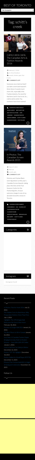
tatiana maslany (12, 219)
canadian (10, 115)
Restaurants (14, 248)
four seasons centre (13, 209)
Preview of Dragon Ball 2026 (13, 327)
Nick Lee (11, 169)
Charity (10, 258)
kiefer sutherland (12, 214)
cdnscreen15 (11, 207)
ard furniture (20, 110)
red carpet (10, 216)
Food (9, 245)
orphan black (23, 214)
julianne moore (11, 211)
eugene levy (22, 207)
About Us (11, 268)
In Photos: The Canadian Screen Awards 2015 (15, 157)
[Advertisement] (17, 401)
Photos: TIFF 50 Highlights (12, 352)
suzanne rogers (11, 120)
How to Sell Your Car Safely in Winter (16, 347)
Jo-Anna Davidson (14, 73)
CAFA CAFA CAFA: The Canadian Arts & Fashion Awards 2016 (17, 59)
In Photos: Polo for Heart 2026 (14, 307)
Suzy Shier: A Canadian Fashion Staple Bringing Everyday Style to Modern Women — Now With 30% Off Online (16, 339)
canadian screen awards (16, 204)
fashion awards (11, 117)
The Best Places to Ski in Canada (14, 332)
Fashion (10, 255)
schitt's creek (21, 117)
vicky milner (21, 120)
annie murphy (11, 110)
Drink (12, 251)
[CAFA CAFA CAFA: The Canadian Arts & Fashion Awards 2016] (27, 123)
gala (20, 75)
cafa (21, 112)
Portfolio (11, 264)
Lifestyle (11, 238)
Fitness (12, 242)
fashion (16, 75)
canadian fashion (19, 115)
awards (11, 75)
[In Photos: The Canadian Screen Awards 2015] (27, 222)
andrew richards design (16, 107)
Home (10, 235)
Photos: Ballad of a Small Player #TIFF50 (17, 357)
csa (17, 207)
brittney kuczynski (12, 112)
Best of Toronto (17, 5)
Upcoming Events (14, 261)
